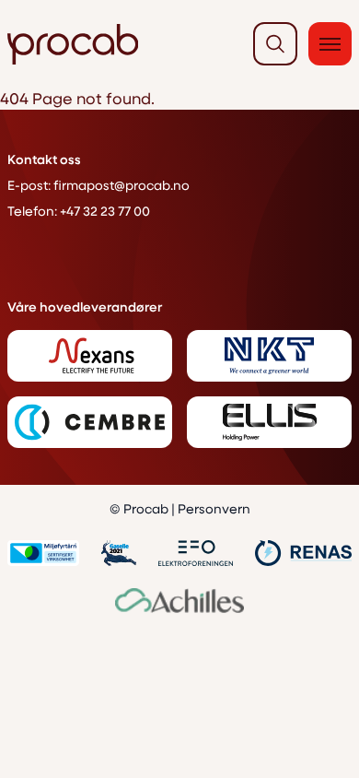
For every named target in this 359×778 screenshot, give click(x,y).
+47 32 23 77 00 (105, 210)
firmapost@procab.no (121, 185)
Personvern (214, 508)
